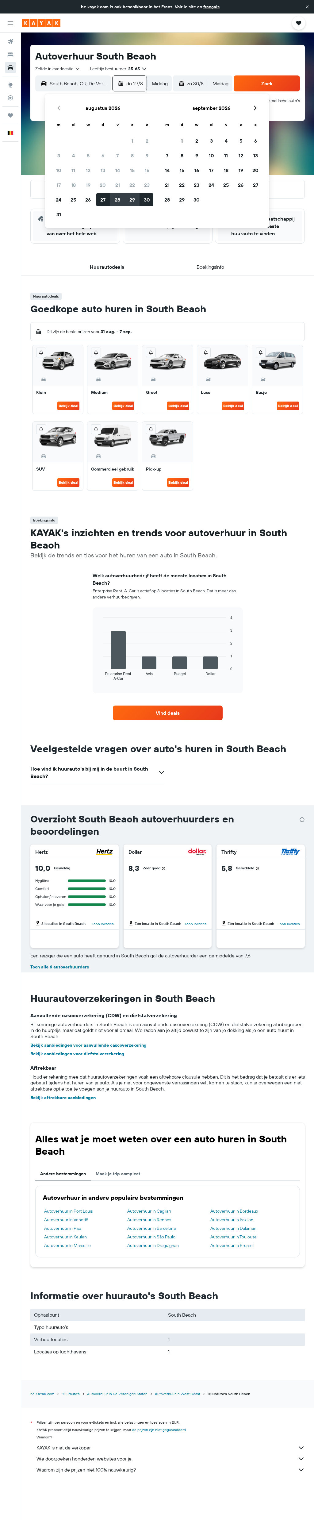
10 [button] (58, 170)
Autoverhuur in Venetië (66, 1219)
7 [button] (117, 155)
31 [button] (58, 214)
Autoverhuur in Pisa (62, 1228)
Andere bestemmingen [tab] (63, 1173)
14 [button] (117, 170)
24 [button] (58, 200)
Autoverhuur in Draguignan (153, 1245)
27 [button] (102, 200)
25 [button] (73, 200)
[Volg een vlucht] (10, 98)
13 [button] (103, 170)
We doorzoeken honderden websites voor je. (84, 1459)
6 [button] (102, 155)
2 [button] (147, 141)
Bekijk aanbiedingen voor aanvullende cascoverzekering (88, 1045)
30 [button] (147, 200)
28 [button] (117, 200)
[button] (307, 6)
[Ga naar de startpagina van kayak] (41, 23)
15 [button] (132, 170)
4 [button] (73, 155)
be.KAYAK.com (42, 1393)
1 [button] (132, 141)
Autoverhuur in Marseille (67, 1245)
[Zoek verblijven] (10, 54)
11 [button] (73, 170)
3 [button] (58, 155)
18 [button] (73, 185)
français (211, 7)
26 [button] (88, 200)
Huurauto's (71, 1393)
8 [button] (132, 155)
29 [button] (132, 200)
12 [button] (88, 170)
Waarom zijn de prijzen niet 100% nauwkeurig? (86, 1470)
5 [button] (88, 155)
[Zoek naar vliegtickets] (10, 42)
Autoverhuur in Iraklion (231, 1219)
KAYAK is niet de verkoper (63, 1448)
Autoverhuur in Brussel (232, 1245)
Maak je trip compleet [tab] (118, 1173)
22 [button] (132, 185)
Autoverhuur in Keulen (65, 1237)
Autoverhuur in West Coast (177, 1393)
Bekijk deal (68, 405)
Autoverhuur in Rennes (149, 1219)
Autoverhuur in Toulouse (233, 1237)
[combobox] (57, 69)
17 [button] (58, 185)
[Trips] (10, 115)
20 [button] (103, 185)
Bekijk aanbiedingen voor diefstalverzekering (77, 1053)
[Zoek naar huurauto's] (10, 67)
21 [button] (117, 185)
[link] (168, 713)
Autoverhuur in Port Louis (68, 1211)
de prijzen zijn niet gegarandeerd (159, 1429)
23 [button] (147, 185)
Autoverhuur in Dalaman (233, 1228)
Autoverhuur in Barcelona (151, 1228)
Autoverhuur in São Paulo (151, 1237)
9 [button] (147, 155)
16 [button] (147, 170)
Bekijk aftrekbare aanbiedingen (63, 1097)
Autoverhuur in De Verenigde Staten (117, 1393)
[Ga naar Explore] (10, 85)
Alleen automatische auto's (274, 100)
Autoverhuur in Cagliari (149, 1211)
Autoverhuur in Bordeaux (234, 1211)
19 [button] (88, 185)
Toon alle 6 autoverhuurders (59, 967)
